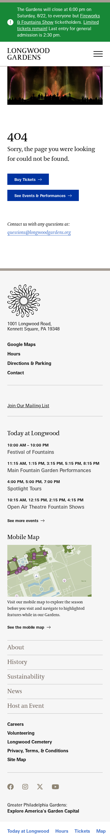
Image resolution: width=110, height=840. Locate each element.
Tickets (82, 831)
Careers (15, 724)
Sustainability (26, 677)
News (14, 691)
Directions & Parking (29, 363)
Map (101, 831)
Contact (15, 372)
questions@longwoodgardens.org (39, 232)
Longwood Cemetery (29, 741)
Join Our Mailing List (28, 405)
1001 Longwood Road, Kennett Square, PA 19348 (33, 326)
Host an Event (25, 706)
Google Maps (21, 344)
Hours (61, 831)
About (15, 647)
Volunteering (21, 733)
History (17, 662)
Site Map (16, 759)
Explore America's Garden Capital (43, 811)
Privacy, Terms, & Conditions (37, 750)
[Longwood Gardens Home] (30, 54)
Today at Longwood (28, 831)
